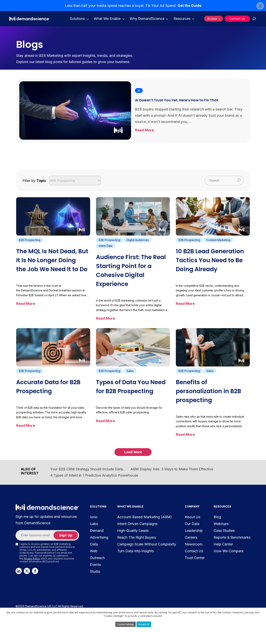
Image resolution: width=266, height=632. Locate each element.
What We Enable (107, 19)
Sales (130, 371)
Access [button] (212, 18)
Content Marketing (218, 240)
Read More (146, 130)
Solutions (77, 19)
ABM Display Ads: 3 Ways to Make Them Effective (171, 469)
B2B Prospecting (29, 240)
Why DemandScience (147, 19)
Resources (182, 19)
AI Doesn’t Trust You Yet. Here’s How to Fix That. (177, 100)
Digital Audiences (138, 240)
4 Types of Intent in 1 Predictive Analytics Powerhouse (94, 475)
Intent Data (105, 245)
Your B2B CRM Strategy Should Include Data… (88, 469)
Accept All (144, 624)
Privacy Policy (32, 558)
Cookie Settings (125, 624)
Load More (133, 452)
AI (139, 90)
